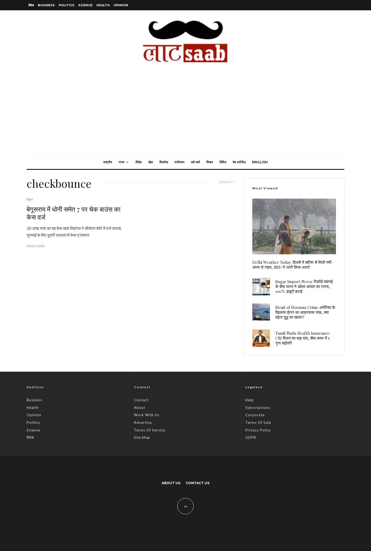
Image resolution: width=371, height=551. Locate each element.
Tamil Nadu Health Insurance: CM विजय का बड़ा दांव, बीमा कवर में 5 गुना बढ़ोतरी (302, 338)
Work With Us (146, 415)
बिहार (30, 200)
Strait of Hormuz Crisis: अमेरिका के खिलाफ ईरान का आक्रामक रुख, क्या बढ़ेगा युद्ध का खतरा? (305, 312)
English (260, 162)
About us (171, 483)
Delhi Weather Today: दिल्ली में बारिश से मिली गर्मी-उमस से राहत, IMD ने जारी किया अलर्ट (292, 265)
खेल (150, 162)
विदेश (31, 5)
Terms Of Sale (258, 422)
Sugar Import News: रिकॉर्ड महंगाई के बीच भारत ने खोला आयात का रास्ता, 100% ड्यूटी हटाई (304, 286)
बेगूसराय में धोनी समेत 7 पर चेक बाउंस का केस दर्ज (73, 213)
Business (46, 5)
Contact (141, 400)
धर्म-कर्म (195, 162)
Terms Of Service (149, 430)
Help (249, 400)
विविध (222, 162)
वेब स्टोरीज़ (239, 162)
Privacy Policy (258, 430)
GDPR (250, 437)
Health (103, 5)
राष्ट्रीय (107, 162)
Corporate (255, 415)
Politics (66, 5)
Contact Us (197, 483)
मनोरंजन (179, 162)
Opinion (121, 5)
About (139, 407)
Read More (36, 246)
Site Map (142, 437)
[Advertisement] (185, 114)
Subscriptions (257, 407)
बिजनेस (163, 162)
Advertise (143, 422)
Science (85, 5)
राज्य (121, 162)
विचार (209, 162)
